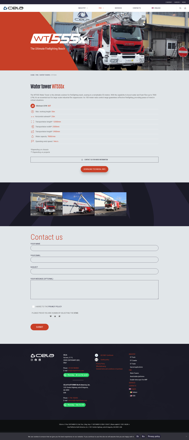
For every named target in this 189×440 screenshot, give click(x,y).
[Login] (183, 8)
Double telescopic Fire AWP (138, 380)
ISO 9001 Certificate (107, 355)
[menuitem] (143, 389)
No (143, 436)
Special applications (136, 367)
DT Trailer (133, 364)
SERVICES (118, 8)
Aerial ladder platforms (137, 376)
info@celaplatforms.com (76, 371)
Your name (35, 244)
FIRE (100, 8)
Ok (137, 436)
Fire (37, 75)
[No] (186, 436)
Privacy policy (154, 436)
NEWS (184, 2)
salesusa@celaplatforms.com (77, 401)
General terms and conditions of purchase (109, 369)
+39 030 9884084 (73, 368)
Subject (34, 267)
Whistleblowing (101, 366)
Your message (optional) (42, 279)
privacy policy (54, 307)
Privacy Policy (100, 364)
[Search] (178, 8)
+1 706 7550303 (73, 398)
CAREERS (177, 2)
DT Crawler (133, 360)
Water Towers (45, 75)
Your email (35, 255)
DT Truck (132, 357)
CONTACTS (137, 8)
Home (32, 75)
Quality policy (105, 360)
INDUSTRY (82, 8)
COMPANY (169, 2)
